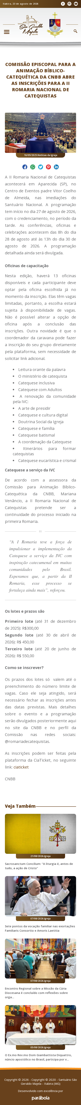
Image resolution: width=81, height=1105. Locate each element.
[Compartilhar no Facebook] (24, 167)
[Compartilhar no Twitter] (40, 167)
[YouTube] (76, 4)
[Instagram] (69, 4)
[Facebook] (63, 4)
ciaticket (21, 767)
